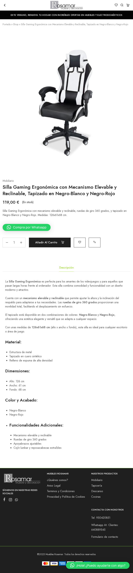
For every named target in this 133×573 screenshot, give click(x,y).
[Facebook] (4, 500)
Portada (7, 24)
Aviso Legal (53, 486)
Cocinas (96, 497)
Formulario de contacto (104, 537)
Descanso (97, 491)
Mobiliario (8, 181)
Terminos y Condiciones (61, 491)
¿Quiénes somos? (57, 480)
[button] (27, 227)
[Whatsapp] (17, 500)
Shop (15, 24)
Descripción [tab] (66, 268)
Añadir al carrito (46, 242)
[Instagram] (10, 500)
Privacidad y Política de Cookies (66, 497)
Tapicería (96, 486)
